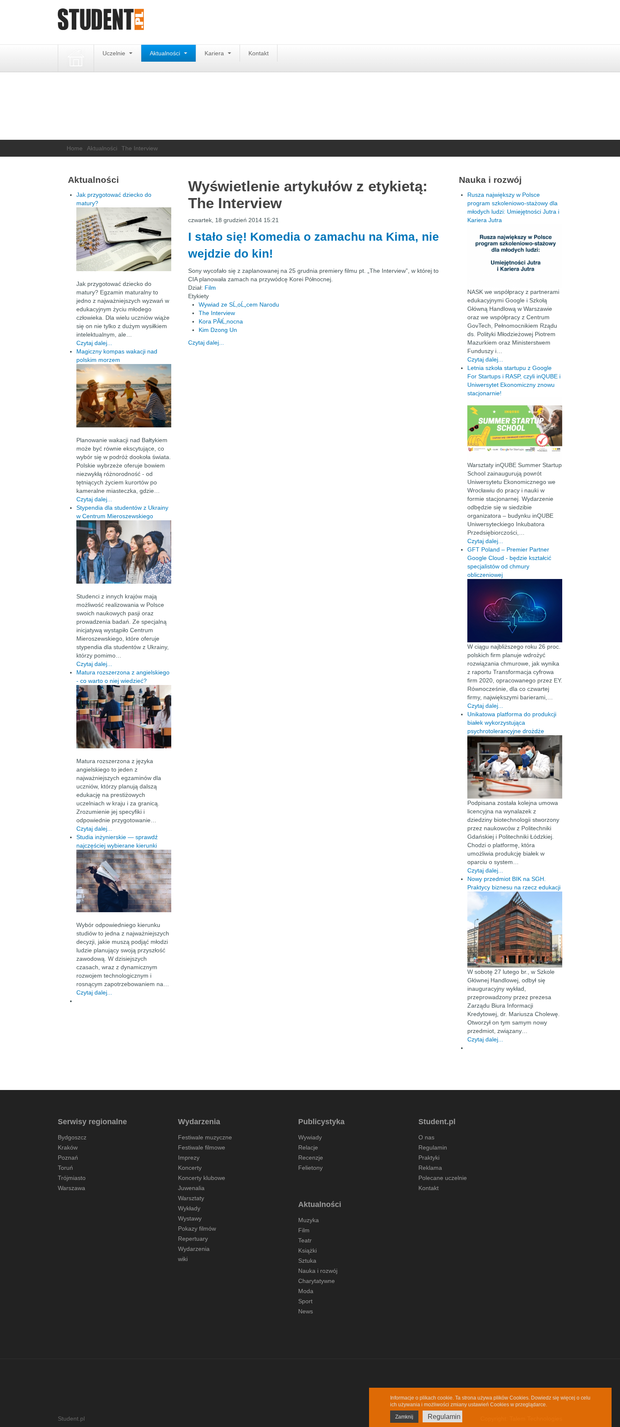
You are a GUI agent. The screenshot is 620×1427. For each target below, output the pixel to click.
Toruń (65, 1167)
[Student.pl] (101, 22)
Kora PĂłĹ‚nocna (221, 321)
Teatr (305, 1240)
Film (210, 287)
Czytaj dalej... (206, 342)
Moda (305, 1291)
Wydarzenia (194, 1248)
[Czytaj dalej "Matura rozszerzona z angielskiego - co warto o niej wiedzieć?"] (123, 716)
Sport (305, 1301)
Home (75, 148)
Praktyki (428, 1157)
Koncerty (190, 1167)
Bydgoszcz (72, 1137)
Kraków (68, 1147)
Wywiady (310, 1137)
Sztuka (307, 1260)
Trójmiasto (72, 1177)
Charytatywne (316, 1281)
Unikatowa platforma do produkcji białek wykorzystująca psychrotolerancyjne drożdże (511, 722)
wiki (183, 1259)
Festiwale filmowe (201, 1147)
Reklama (430, 1167)
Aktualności (166, 53)
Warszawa (71, 1188)
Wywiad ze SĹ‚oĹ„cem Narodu (239, 304)
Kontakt (258, 53)
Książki (307, 1250)
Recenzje (310, 1157)
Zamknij (404, 1417)
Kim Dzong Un (218, 329)
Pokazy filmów (197, 1228)
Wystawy (190, 1218)
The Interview (217, 313)
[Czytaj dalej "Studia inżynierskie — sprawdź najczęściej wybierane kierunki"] (123, 881)
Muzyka (308, 1220)
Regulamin (432, 1147)
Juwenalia (191, 1188)
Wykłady (189, 1208)
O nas (426, 1137)
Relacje (308, 1147)
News (305, 1311)
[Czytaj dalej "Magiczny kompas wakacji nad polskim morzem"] (123, 395)
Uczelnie (114, 53)
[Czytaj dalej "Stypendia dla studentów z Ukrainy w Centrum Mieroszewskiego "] (123, 552)
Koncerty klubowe (201, 1177)
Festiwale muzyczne (205, 1137)
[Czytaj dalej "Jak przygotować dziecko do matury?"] (123, 239)
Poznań (68, 1157)
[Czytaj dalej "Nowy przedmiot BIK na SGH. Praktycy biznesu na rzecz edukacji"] (514, 929)
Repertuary (193, 1238)
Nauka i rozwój (317, 1270)
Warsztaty (191, 1198)
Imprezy (188, 1157)
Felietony (310, 1167)
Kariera (215, 53)
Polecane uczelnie (442, 1177)
